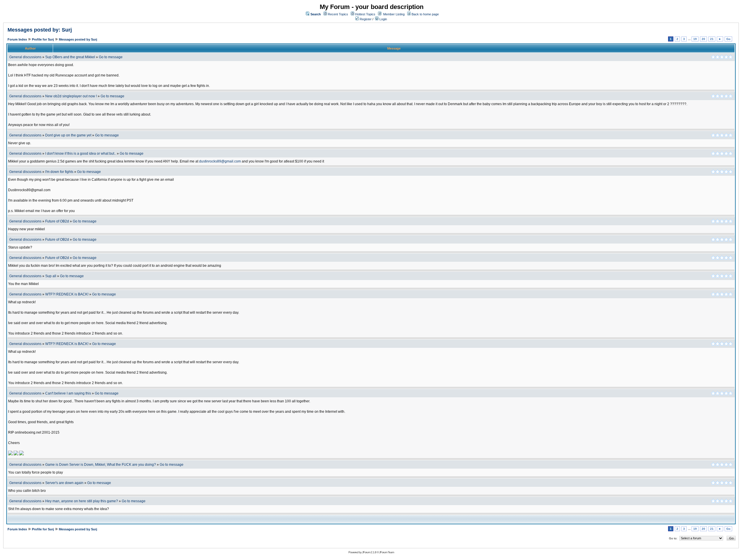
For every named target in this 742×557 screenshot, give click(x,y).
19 (695, 39)
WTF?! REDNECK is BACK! (66, 294)
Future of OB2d (57, 221)
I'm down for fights (59, 172)
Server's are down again (64, 483)
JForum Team (386, 552)
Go (728, 39)
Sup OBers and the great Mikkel (70, 57)
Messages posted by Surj (78, 39)
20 (703, 39)
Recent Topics (338, 14)
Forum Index (17, 39)
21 (712, 39)
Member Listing (394, 14)
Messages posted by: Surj (40, 30)
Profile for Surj (43, 39)
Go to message (111, 57)
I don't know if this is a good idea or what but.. (80, 153)
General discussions (25, 57)
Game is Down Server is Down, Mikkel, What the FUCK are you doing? (100, 465)
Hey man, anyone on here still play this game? (81, 501)
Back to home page (425, 14)
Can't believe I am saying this (68, 393)
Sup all (50, 276)
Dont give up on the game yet (68, 135)
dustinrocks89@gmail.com (220, 161)
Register (365, 19)
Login (383, 19)
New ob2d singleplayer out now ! (71, 96)
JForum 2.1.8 (369, 552)
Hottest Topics (365, 14)
